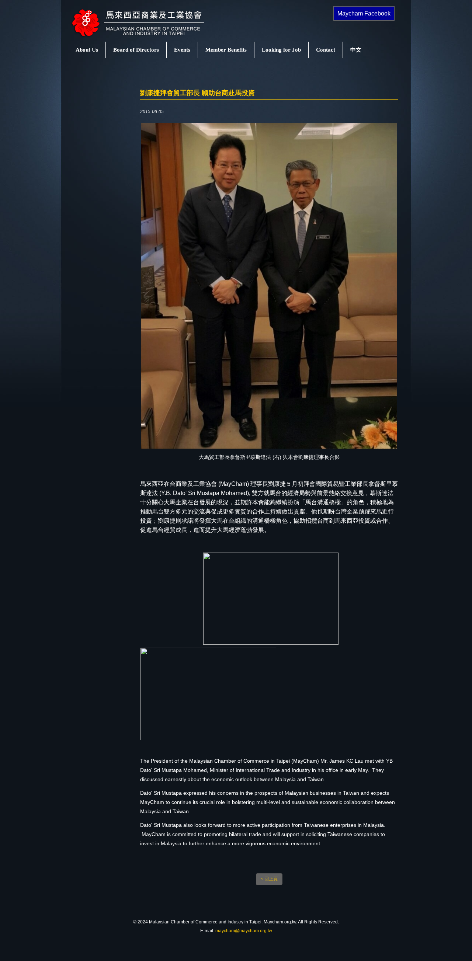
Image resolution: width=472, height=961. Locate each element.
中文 (355, 50)
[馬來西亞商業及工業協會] (145, 37)
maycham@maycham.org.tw (243, 930)
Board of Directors (136, 50)
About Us (87, 50)
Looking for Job (281, 50)
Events (182, 50)
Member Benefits (226, 50)
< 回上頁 (269, 878)
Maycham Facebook (364, 13)
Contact (325, 50)
